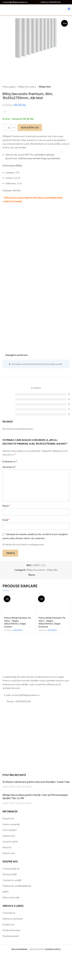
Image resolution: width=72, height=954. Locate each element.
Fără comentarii (24, 786)
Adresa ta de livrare (13, 918)
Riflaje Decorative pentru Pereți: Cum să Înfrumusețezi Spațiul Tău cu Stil (35, 796)
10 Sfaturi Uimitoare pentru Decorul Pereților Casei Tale (36, 782)
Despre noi (8, 818)
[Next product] (67, 87)
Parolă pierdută (11, 936)
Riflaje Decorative (27, 86)
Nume (6, 505)
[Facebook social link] (38, 575)
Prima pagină (9, 86)
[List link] (36, 701)
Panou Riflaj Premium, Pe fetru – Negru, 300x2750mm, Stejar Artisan (17, 622)
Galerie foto (9, 835)
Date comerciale (11, 897)
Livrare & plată (10, 841)
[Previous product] (61, 87)
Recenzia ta (9, 466)
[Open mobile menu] (61, 10)
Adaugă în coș (30, 127)
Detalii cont (9, 924)
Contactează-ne (11, 868)
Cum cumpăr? (10, 829)
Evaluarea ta (10, 461)
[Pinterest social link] (42, 575)
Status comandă (11, 824)
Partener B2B (10, 874)
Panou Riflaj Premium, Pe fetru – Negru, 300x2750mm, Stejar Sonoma (52, 622)
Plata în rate (9, 853)
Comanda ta (9, 912)
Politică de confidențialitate (17, 885)
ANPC (6, 891)
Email (6, 519)
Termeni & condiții (12, 880)
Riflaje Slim (45, 86)
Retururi (7, 847)
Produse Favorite (11, 930)
